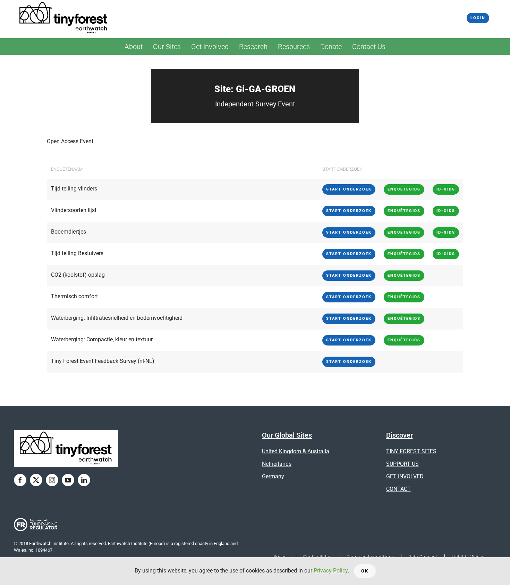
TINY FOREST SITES (411, 451)
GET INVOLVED (405, 476)
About (134, 46)
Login (477, 18)
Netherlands (276, 464)
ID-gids (445, 189)
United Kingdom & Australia (295, 451)
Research (253, 46)
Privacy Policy (331, 570)
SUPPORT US (402, 464)
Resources (294, 46)
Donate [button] (331, 46)
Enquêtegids (404, 189)
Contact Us (368, 46)
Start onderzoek (349, 189)
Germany (273, 476)
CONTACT (398, 489)
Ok (364, 571)
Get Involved (210, 46)
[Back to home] (63, 18)
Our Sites (167, 46)
